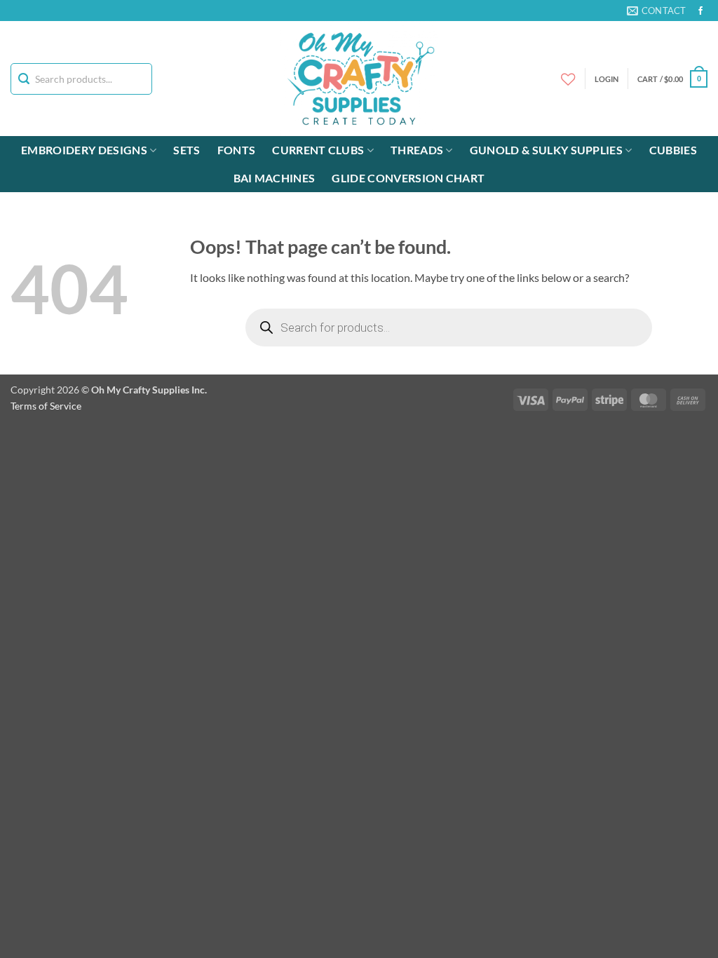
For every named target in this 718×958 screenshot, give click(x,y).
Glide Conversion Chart (408, 177)
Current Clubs (318, 149)
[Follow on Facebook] (700, 11)
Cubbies (673, 149)
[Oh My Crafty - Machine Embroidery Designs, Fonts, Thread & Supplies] (359, 78)
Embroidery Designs (84, 149)
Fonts (236, 149)
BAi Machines (274, 177)
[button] (672, 79)
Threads (417, 149)
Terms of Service (46, 406)
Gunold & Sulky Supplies (546, 149)
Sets (186, 149)
